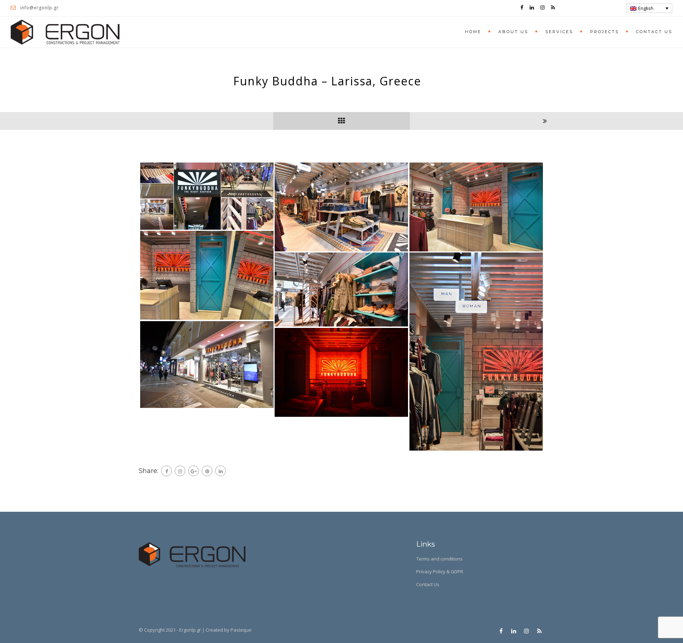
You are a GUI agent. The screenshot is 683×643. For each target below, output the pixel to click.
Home (473, 31)
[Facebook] (166, 471)
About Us (513, 31)
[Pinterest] (207, 471)
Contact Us (654, 31)
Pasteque (241, 630)
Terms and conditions (439, 559)
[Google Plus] (193, 471)
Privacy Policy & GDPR (439, 571)
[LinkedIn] (220, 471)
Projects (604, 31)
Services (559, 31)
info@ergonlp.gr (39, 8)
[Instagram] (180, 471)
